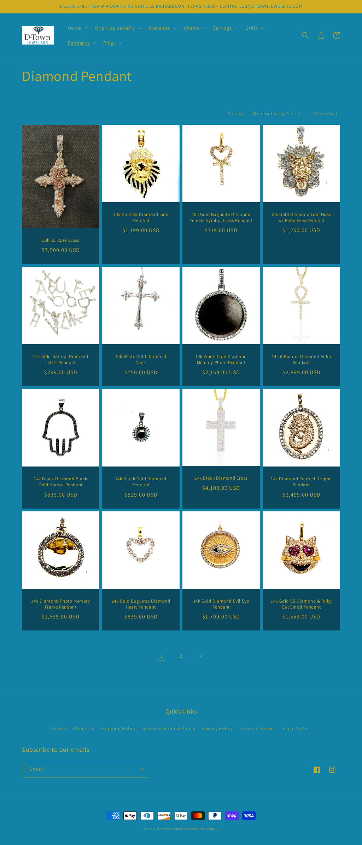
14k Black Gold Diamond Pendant (141, 482)
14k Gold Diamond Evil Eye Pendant (221, 604)
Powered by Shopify (202, 829)
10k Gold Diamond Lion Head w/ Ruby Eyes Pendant (301, 217)
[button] (77, 27)
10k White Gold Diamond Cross (141, 359)
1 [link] (161, 655)
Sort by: (236, 113)
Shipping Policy (118, 728)
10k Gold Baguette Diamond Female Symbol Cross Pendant (220, 217)
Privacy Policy (217, 728)
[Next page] (200, 656)
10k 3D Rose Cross (60, 240)
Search (58, 728)
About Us (83, 728)
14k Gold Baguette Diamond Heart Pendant (141, 604)
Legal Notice (297, 728)
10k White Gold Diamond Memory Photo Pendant (221, 359)
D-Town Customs (170, 829)
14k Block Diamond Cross (221, 478)
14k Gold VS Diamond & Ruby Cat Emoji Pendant (301, 604)
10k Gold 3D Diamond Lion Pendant (140, 217)
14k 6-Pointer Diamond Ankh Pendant (301, 359)
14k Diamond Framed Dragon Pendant (301, 482)
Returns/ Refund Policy (168, 728)
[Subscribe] (141, 769)
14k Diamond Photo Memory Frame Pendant (60, 604)
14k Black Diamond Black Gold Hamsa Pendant (60, 482)
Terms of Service (257, 728)
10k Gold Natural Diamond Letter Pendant (60, 359)
